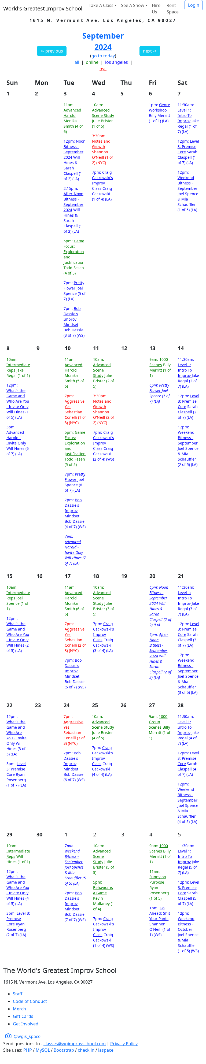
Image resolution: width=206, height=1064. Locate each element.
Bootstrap (64, 1050)
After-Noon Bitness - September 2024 (73, 201)
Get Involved (25, 1024)
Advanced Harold (72, 112)
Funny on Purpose (157, 879)
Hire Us (156, 8)
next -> (150, 51)
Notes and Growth (101, 144)
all (77, 62)
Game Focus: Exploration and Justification (74, 251)
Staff (17, 994)
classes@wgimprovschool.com (74, 1044)
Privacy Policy (124, 1044)
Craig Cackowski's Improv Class (102, 180)
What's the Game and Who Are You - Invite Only (17, 398)
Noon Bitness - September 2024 (75, 149)
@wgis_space (27, 1036)
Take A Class (101, 5)
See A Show (132, 5)
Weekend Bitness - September (187, 183)
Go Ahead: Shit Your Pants (159, 913)
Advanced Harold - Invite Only (16, 438)
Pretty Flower (74, 285)
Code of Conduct (30, 1001)
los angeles (116, 62)
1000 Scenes (158, 362)
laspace (105, 1050)
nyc (103, 69)
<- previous (52, 51)
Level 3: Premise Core (188, 146)
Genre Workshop (159, 107)
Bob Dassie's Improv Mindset (72, 316)
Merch (19, 1009)
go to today (103, 56)
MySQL (43, 1050)
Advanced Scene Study (103, 112)
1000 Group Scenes (158, 722)
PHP (27, 1050)
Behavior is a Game (103, 890)
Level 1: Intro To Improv (185, 115)
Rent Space (173, 8)
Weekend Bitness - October (186, 924)
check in (86, 1050)
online (92, 62)
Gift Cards (23, 1016)
